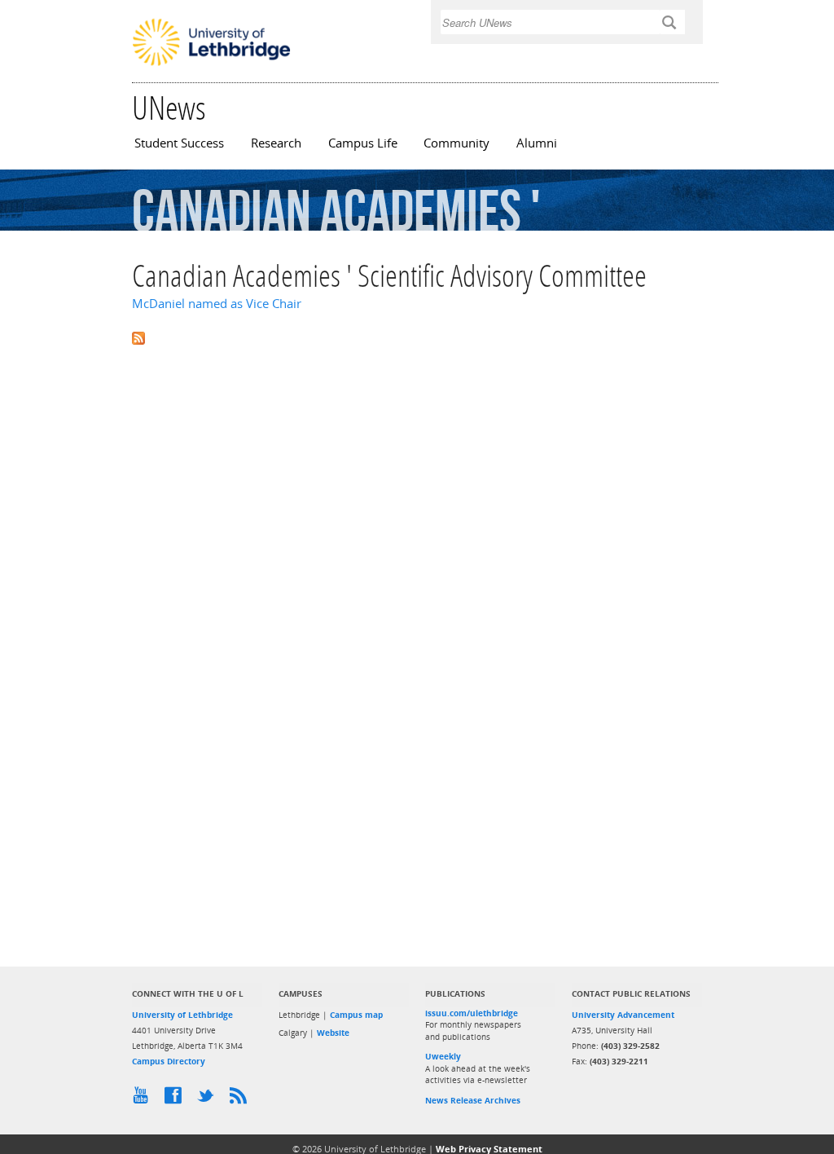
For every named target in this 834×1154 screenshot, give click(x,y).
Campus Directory (168, 1061)
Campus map (356, 1014)
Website (333, 1032)
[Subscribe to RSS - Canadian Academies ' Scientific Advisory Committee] (417, 337)
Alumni (536, 143)
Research (276, 143)
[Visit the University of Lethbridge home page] (211, 64)
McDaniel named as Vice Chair (216, 303)
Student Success (179, 143)
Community (456, 143)
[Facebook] (177, 1099)
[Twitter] (209, 1099)
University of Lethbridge (182, 1014)
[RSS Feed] (242, 1099)
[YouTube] (144, 1099)
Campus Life (362, 143)
